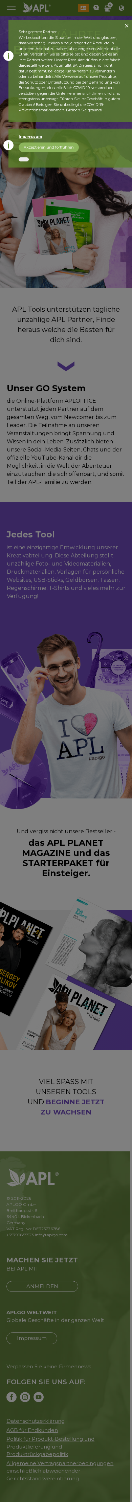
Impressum (30, 136)
